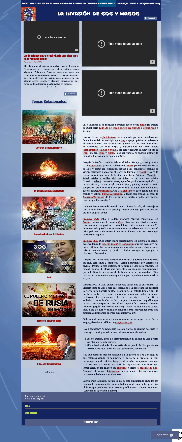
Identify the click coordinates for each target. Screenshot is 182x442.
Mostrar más (49, 372)
